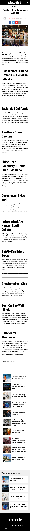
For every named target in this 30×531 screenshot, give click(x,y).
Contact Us (20, 525)
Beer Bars (12, 361)
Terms (8, 525)
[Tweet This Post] (13, 22)
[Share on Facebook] (10, 22)
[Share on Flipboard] (16, 22)
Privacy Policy (14, 525)
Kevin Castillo (12, 18)
